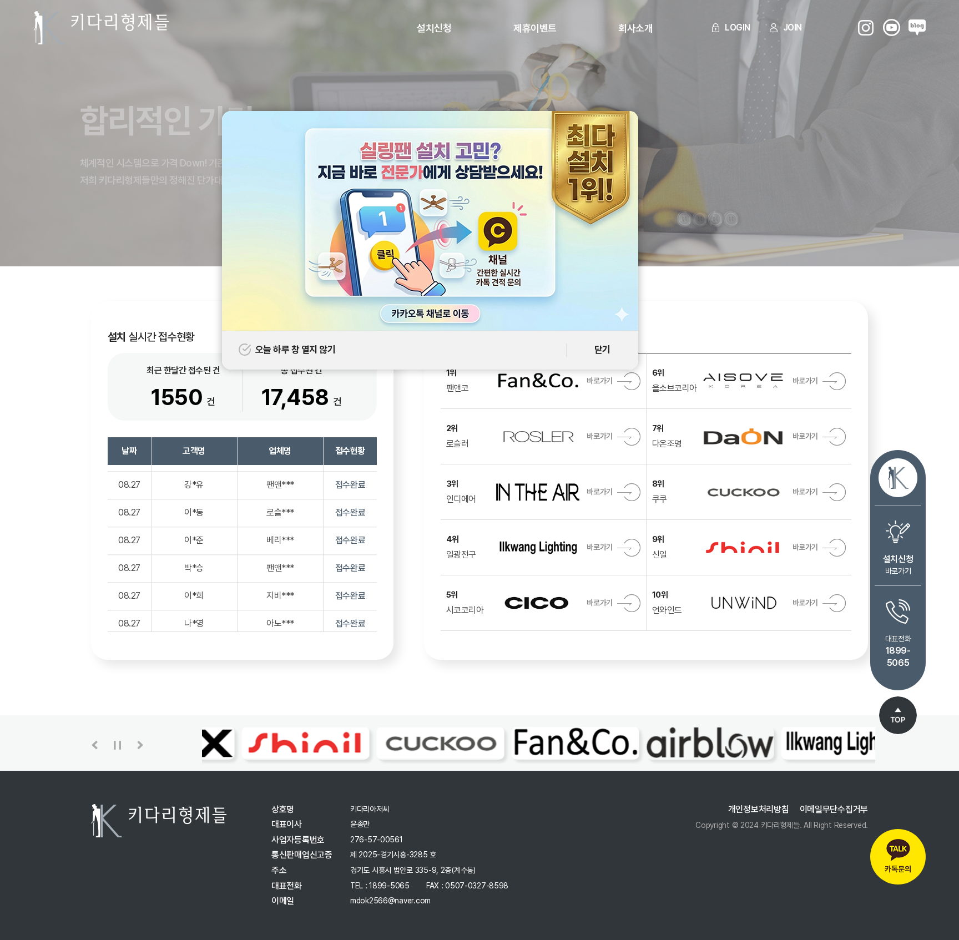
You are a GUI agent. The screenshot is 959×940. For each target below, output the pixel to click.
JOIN (792, 27)
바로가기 (898, 564)
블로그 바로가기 (917, 28)
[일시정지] (117, 745)
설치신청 (434, 28)
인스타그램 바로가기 (866, 28)
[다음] (140, 745)
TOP (898, 715)
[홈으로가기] (898, 477)
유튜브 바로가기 (891, 28)
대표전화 (898, 651)
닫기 (602, 349)
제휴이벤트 (534, 28)
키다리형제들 (101, 27)
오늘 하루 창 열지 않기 (295, 349)
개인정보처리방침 (758, 809)
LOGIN (737, 27)
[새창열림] (430, 118)
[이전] (94, 745)
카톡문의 (898, 869)
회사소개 (635, 28)
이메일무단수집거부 (834, 809)
